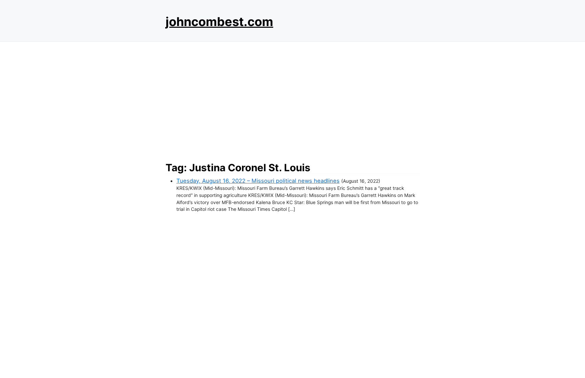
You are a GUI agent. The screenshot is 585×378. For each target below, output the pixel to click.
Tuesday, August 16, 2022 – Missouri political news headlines (258, 180)
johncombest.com (219, 21)
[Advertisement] (292, 99)
